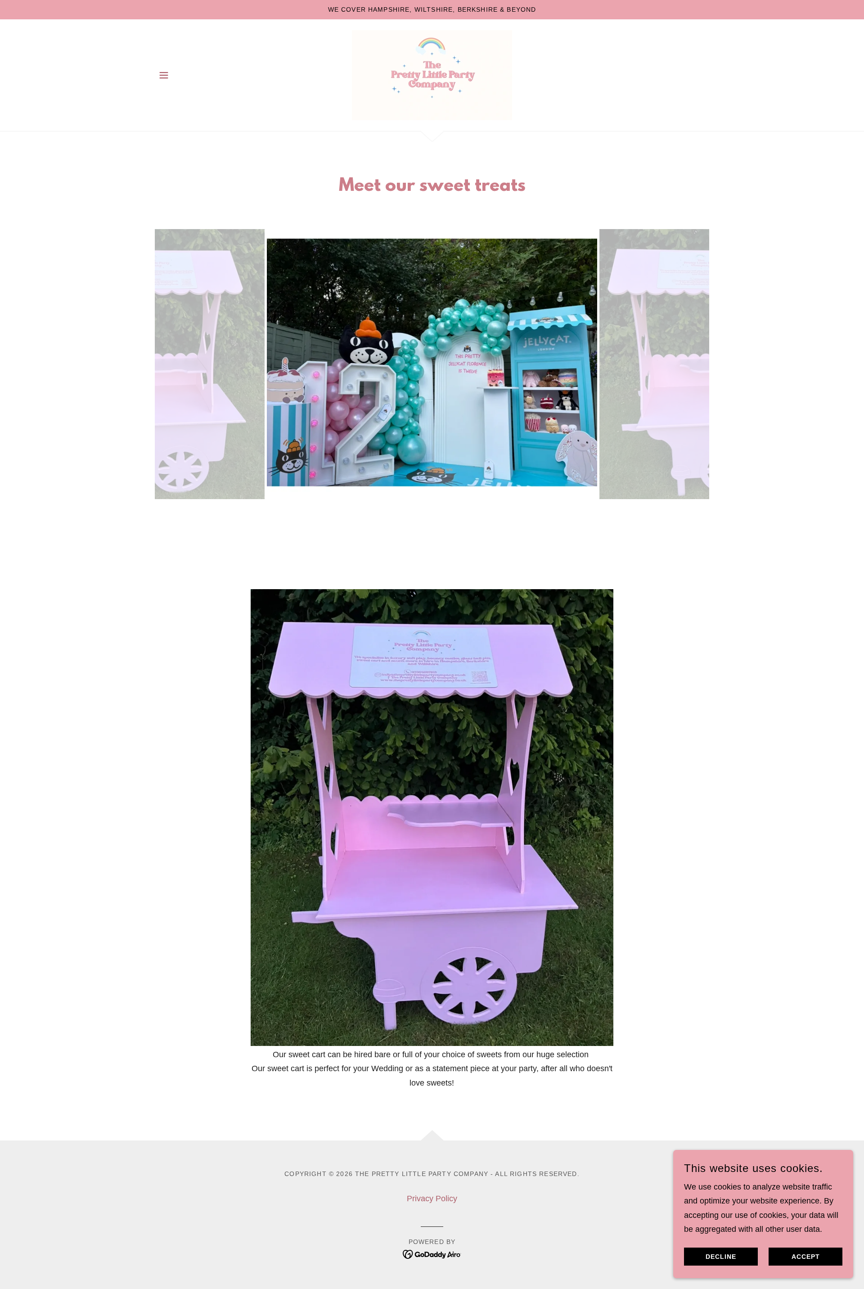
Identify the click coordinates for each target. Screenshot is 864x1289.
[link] (432, 74)
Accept (806, 1256)
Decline (721, 1256)
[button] (164, 75)
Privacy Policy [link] (432, 1198)
